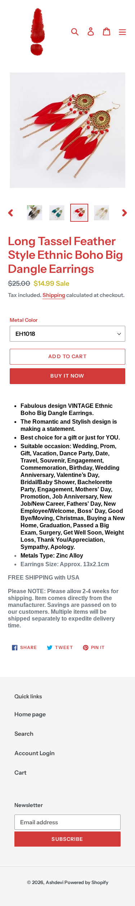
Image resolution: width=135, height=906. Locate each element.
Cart (20, 772)
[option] (34, 213)
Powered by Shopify (86, 882)
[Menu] (122, 31)
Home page (30, 714)
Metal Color (23, 320)
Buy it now (67, 376)
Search (23, 733)
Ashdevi (54, 882)
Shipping (53, 295)
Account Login (34, 753)
